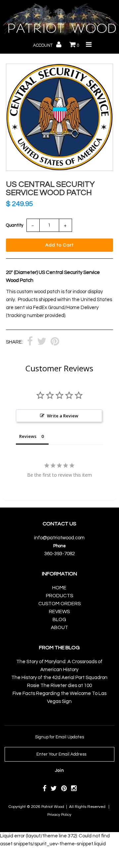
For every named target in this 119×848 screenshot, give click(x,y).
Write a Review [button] (62, 416)
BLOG (59, 619)
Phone (59, 546)
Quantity (14, 225)
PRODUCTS (59, 595)
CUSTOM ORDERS (59, 603)
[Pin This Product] (55, 342)
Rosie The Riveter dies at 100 (59, 685)
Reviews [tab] (27, 436)
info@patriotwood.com (59, 537)
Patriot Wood (52, 807)
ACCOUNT (43, 45)
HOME (59, 587)
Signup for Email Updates (59, 737)
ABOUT (59, 627)
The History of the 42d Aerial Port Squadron (59, 677)
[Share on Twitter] (41, 342)
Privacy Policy (59, 815)
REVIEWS (59, 611)
